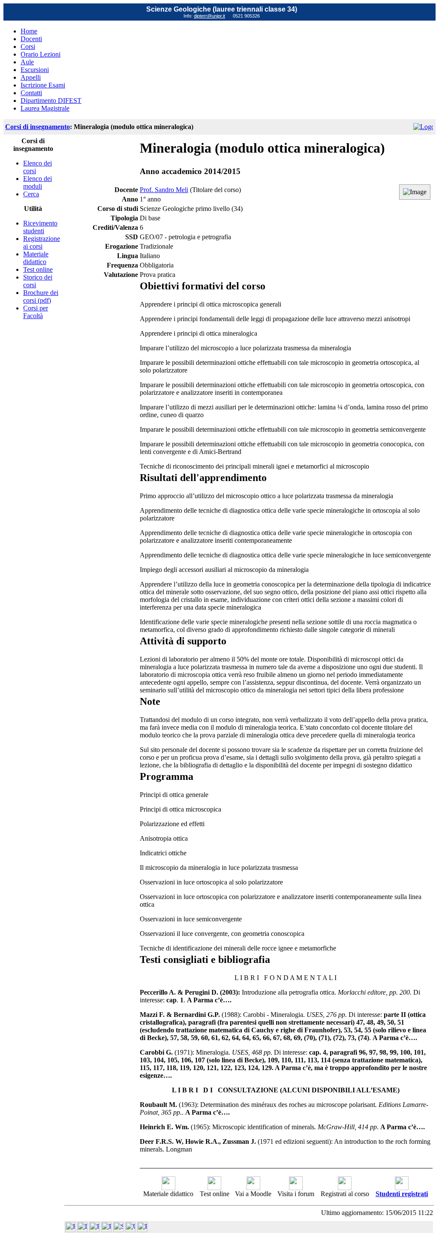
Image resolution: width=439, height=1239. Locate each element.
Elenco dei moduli (37, 182)
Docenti (31, 38)
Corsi (28, 46)
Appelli (31, 77)
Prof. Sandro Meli (164, 189)
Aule (27, 62)
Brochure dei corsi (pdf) (40, 296)
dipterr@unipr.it (209, 15)
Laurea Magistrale (45, 108)
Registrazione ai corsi (41, 242)
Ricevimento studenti (40, 227)
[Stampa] (142, 1229)
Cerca (31, 194)
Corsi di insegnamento (37, 126)
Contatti (31, 92)
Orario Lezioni (40, 54)
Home (29, 31)
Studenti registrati (402, 1193)
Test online (38, 269)
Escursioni (35, 69)
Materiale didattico (35, 257)
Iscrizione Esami (43, 85)
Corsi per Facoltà (35, 311)
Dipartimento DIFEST (51, 100)
